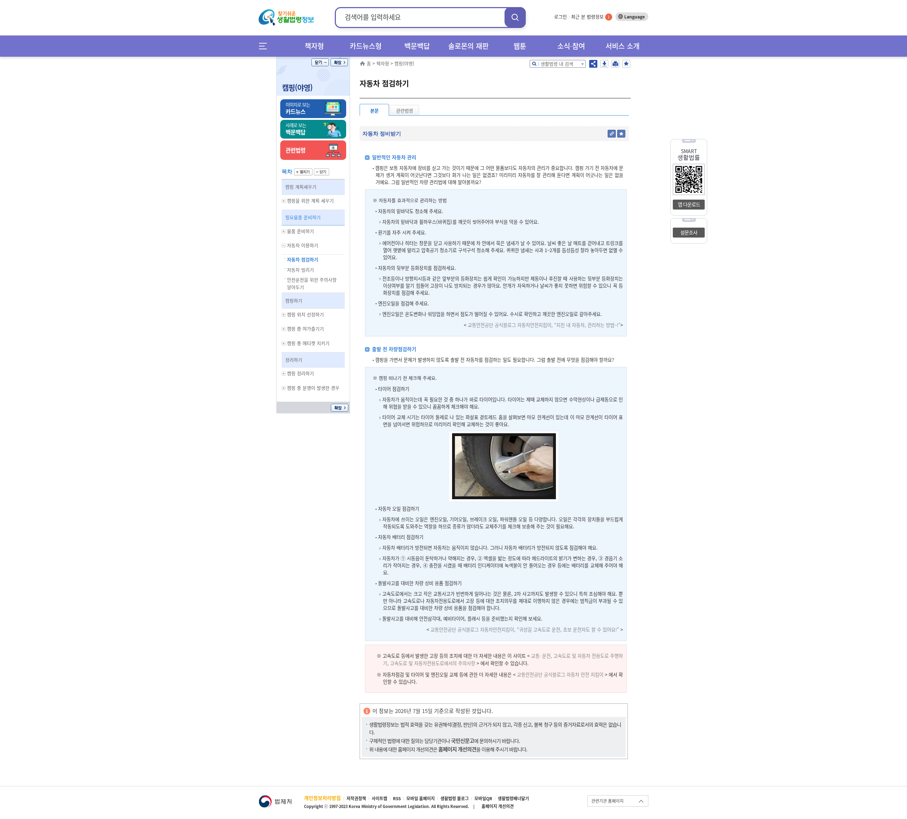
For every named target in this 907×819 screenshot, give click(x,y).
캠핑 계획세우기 (300, 186)
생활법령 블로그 (454, 798)
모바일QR (483, 798)
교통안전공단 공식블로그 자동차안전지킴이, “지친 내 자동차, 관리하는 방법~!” (544, 325)
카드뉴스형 (366, 46)
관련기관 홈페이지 (607, 801)
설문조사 (688, 232)
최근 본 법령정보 (590, 16)
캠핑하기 (293, 300)
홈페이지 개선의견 (497, 806)
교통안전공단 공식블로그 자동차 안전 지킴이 (560, 674)
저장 (604, 64)
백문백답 (417, 46)
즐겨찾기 (626, 64)
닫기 (320, 62)
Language (634, 16)
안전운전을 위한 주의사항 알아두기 (312, 283)
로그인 (560, 16)
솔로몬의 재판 (468, 46)
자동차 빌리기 (300, 269)
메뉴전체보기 (265, 46)
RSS (397, 798)
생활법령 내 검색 (557, 63)
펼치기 (303, 172)
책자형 (314, 46)
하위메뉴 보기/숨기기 (284, 201)
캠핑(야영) (297, 87)
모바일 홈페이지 (420, 798)
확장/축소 (339, 62)
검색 (515, 17)
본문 (374, 110)
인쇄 (615, 64)
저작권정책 (356, 798)
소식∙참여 (571, 46)
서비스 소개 (622, 46)
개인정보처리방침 (322, 797)
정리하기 (293, 359)
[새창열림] (275, 798)
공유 (593, 64)
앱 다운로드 (689, 204)
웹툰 (519, 46)
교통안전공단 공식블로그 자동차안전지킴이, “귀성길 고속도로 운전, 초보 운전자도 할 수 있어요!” (524, 629)
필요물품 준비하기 (303, 217)
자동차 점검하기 (302, 259)
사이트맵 (379, 798)
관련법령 (404, 110)
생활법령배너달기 (513, 798)
